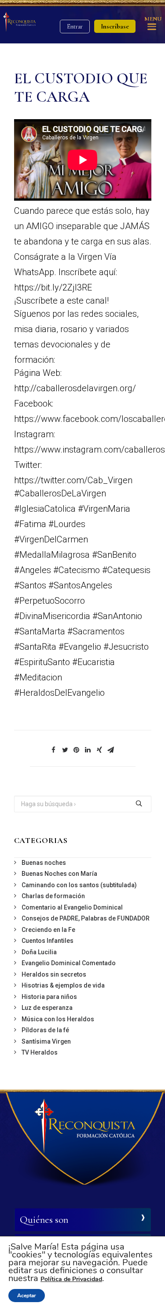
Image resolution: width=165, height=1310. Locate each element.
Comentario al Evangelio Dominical (72, 907)
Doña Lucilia (39, 952)
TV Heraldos (40, 1052)
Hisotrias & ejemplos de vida (63, 985)
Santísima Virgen (46, 1041)
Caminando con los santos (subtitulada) (79, 885)
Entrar (75, 26)
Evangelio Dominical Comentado (69, 963)
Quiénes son (44, 1220)
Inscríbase (115, 26)
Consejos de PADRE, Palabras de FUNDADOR (86, 918)
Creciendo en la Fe (48, 929)
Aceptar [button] (26, 1295)
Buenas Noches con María (59, 873)
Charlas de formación (53, 895)
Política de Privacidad (71, 1279)
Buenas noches (44, 862)
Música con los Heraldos (58, 1019)
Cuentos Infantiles (47, 940)
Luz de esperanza (47, 1007)
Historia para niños (49, 996)
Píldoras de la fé (45, 1030)
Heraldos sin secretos (54, 974)
